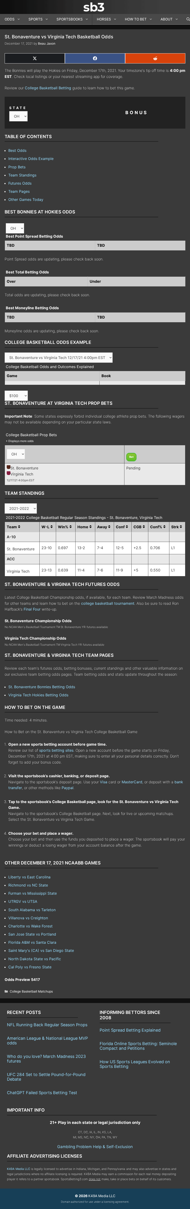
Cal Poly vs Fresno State (29, 967)
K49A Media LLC (18, 1169)
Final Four (32, 609)
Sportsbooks (70, 19)
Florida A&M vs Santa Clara (32, 942)
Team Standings (22, 175)
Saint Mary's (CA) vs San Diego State (41, 950)
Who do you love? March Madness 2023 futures (46, 1058)
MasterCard (132, 782)
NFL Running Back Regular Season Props (47, 1024)
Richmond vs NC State (28, 885)
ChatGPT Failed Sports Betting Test (42, 1092)
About (167, 19)
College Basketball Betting (48, 88)
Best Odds (17, 150)
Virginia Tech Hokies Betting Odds (38, 695)
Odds (10, 19)
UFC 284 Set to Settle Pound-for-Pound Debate (46, 1077)
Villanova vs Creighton (28, 918)
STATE (18, 108)
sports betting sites (56, 750)
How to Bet (136, 19)
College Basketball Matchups (31, 991)
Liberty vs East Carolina (29, 877)
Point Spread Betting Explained (130, 1030)
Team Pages (19, 191)
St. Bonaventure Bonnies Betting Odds (41, 686)
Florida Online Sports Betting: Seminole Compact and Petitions (138, 1046)
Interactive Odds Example (31, 158)
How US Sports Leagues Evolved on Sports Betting (135, 1064)
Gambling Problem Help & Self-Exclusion (95, 1146)
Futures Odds (20, 183)
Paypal (67, 787)
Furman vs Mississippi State (32, 893)
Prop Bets (16, 167)
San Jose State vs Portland (32, 934)
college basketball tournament (107, 603)
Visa (103, 782)
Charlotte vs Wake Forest (30, 926)
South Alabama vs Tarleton (32, 909)
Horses (104, 19)
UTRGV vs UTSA (22, 901)
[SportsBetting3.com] (95, 7)
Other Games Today (25, 199)
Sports (35, 19)
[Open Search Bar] (186, 19)
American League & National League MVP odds (47, 1040)
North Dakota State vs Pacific (34, 959)
